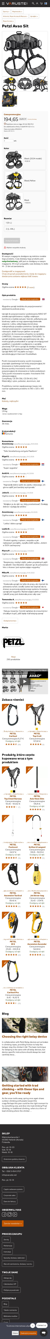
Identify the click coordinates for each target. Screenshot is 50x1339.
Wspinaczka (17, 11)
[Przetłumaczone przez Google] (10, 299)
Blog (5, 1304)
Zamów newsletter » (13, 1223)
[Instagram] (9, 1214)
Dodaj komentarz (10, 621)
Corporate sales (9, 1195)
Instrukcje (7, 1252)
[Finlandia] (46, 3)
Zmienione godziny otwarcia (14, 1159)
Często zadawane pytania (13, 1189)
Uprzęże (34, 16)
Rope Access (8, 21)
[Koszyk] (41, 3)
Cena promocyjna (12, 114)
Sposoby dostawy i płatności (14, 1258)
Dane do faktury (10, 1201)
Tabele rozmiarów (10, 1310)
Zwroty (6, 1239)
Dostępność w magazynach (13, 271)
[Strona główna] (17, 3)
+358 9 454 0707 (13, 1171)
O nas (6, 1322)
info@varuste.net (9, 1175)
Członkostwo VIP (10, 1284)
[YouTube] (15, 1214)
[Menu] (3, 3)
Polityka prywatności (11, 1290)
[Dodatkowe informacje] (5, 124)
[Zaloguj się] (37, 3)
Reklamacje (8, 1245)
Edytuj (15, 1333)
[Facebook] (4, 1214)
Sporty (6, 11)
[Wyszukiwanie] (33, 3)
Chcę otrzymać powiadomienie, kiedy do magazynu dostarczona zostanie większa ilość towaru (24, 275)
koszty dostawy (32, 119)
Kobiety (5, 401)
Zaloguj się (8, 1278)
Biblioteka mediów (10, 1316)
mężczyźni (13, 401)
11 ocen (31, 287)
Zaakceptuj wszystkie (28, 1333)
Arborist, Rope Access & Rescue (15, 16)
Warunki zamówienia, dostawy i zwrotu (18, 1264)
